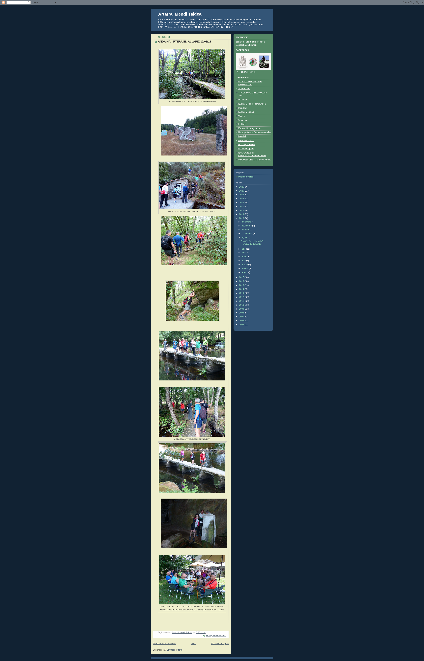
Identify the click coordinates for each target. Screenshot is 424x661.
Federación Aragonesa (249, 128)
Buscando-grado (246, 149)
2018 (241, 218)
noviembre (247, 226)
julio (244, 249)
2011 (241, 301)
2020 (241, 210)
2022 (241, 202)
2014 (241, 289)
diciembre (247, 222)
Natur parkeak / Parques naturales (254, 132)
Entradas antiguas (220, 643)
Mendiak (242, 136)
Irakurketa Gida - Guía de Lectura (254, 160)
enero (245, 272)
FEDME (242, 124)
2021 (241, 206)
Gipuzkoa (242, 120)
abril (244, 261)
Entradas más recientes (164, 643)
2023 (241, 199)
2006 (241, 321)
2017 (241, 277)
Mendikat (242, 108)
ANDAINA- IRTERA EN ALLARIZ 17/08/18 (184, 41)
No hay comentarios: (216, 636)
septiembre (247, 233)
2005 (241, 325)
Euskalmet (243, 100)
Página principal (246, 177)
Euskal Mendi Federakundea (252, 104)
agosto (245, 237)
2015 (241, 285)
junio (244, 253)
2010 (241, 305)
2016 (241, 281)
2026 (241, 187)
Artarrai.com (244, 89)
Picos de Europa (246, 140)
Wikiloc (241, 116)
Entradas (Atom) (175, 650)
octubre (245, 230)
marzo (245, 265)
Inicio (193, 643)
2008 (241, 313)
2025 (241, 191)
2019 (241, 214)
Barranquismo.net (246, 144)
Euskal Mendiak (246, 112)
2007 (241, 317)
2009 (241, 309)
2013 (241, 293)
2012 (241, 297)
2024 (241, 195)
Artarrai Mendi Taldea (179, 14)
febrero (245, 268)
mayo (245, 257)
